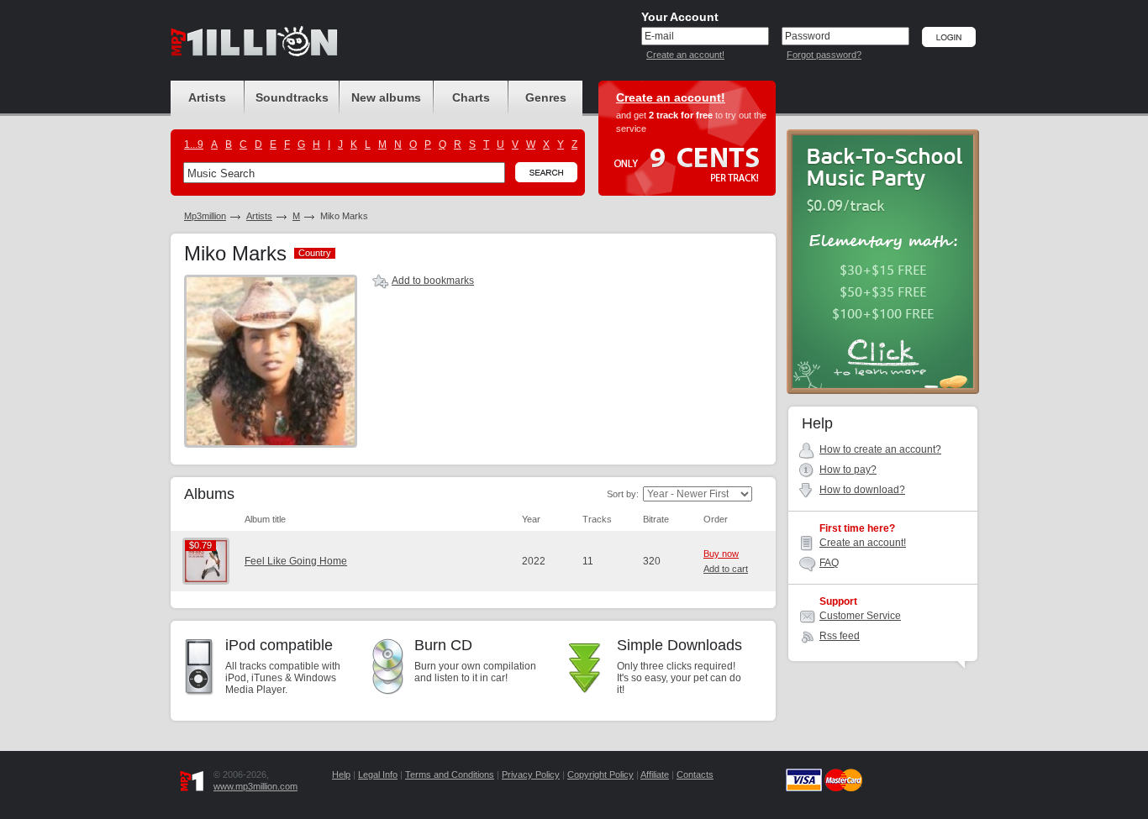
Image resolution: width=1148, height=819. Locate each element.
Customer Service (860, 616)
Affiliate (654, 774)
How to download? (862, 490)
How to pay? (848, 469)
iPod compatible (279, 645)
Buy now (721, 554)
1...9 (193, 144)
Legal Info (378, 774)
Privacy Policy (531, 774)
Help (341, 774)
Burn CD (443, 645)
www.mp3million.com (255, 786)
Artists (259, 216)
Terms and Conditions (449, 774)
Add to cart (725, 569)
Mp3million (205, 216)
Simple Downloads (679, 645)
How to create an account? (880, 449)
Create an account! (685, 55)
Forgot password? (824, 55)
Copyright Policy (600, 774)
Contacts (695, 774)
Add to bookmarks (433, 280)
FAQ (829, 563)
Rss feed (839, 636)
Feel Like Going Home (296, 561)
